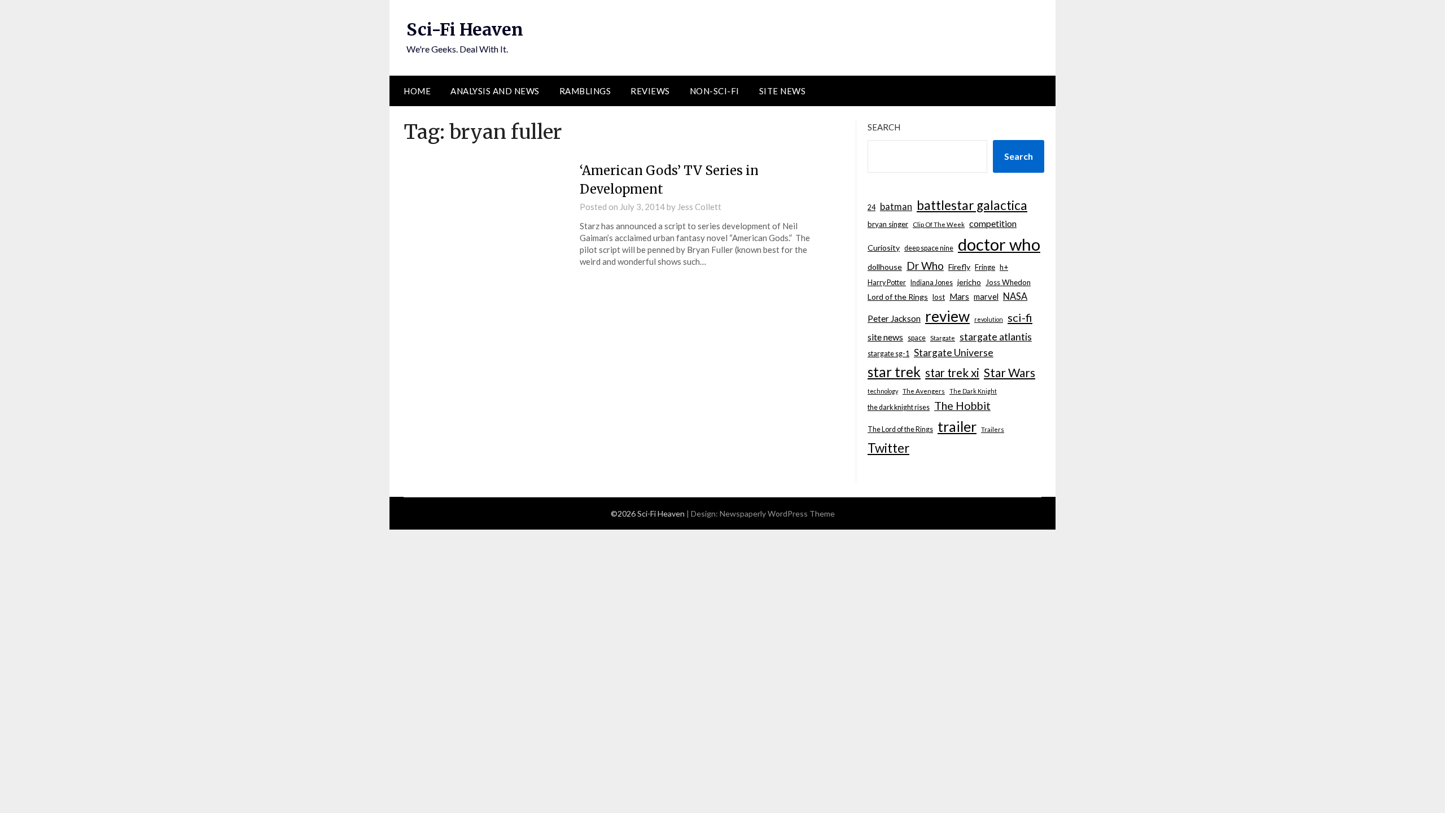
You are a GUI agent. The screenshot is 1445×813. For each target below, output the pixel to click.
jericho (969, 282)
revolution (988, 319)
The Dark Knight (973, 391)
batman (896, 206)
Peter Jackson (894, 318)
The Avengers (924, 391)
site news (885, 336)
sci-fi (1020, 317)
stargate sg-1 (888, 353)
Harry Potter (887, 282)
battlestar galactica (972, 205)
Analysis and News (495, 91)
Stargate (942, 338)
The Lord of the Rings (900, 429)
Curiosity (884, 247)
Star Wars (1009, 372)
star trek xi (952, 372)
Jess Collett (699, 207)
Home (417, 91)
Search (884, 127)
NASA (1015, 296)
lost (938, 296)
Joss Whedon (1008, 282)
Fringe (985, 267)
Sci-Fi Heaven (464, 29)
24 (871, 207)
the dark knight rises (899, 407)
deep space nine (928, 248)
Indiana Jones (931, 282)
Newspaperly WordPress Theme (777, 513)
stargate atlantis (996, 336)
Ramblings (585, 91)
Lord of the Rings (898, 296)
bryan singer (888, 224)
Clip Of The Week (939, 224)
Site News (782, 91)
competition (993, 223)
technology (883, 391)
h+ (1004, 267)
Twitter (888, 448)
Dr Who (925, 265)
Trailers (992, 429)
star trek (894, 372)
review (947, 316)
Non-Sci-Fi (714, 91)
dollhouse (885, 267)
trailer (957, 426)
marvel (986, 296)
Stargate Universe (953, 353)
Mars (959, 296)
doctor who (999, 244)
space (917, 338)
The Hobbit (962, 405)
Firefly (959, 267)
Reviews (650, 91)
